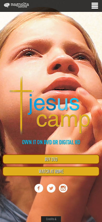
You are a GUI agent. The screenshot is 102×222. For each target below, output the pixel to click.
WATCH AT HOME (51, 171)
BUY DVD (51, 159)
